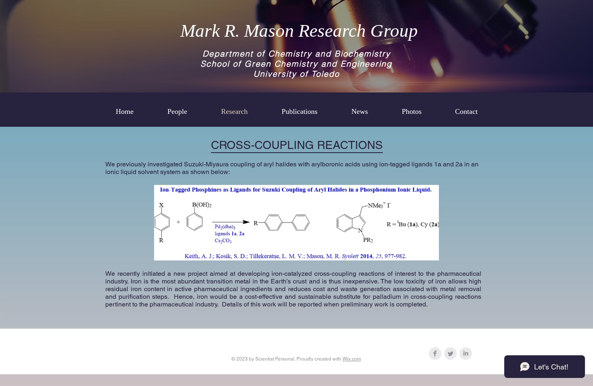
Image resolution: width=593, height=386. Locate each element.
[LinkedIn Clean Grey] (465, 353)
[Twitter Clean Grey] (450, 353)
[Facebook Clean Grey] (435, 353)
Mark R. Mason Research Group (299, 31)
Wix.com (351, 359)
